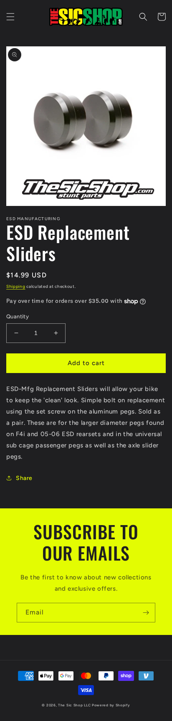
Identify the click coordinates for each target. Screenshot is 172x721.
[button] (10, 17)
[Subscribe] (146, 612)
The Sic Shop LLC (74, 705)
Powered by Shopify (111, 705)
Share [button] (24, 478)
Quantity (17, 316)
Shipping (15, 286)
